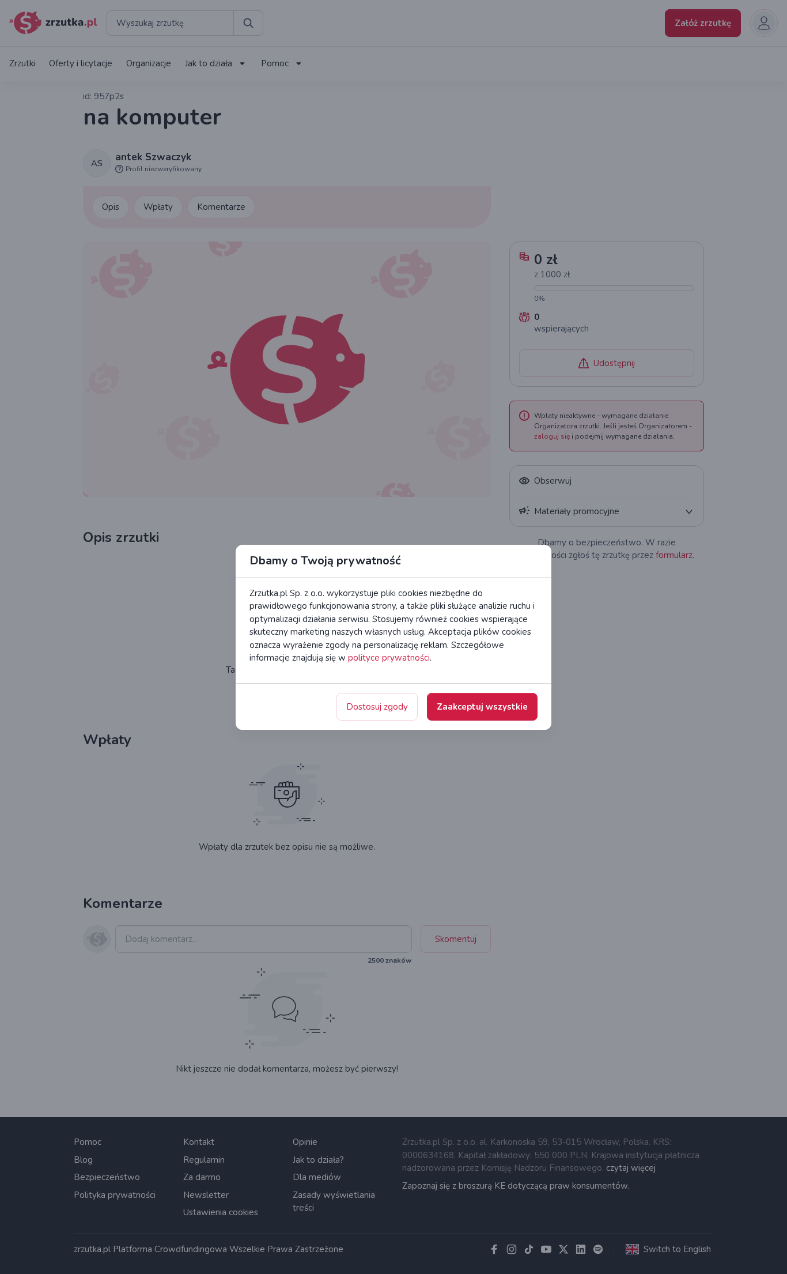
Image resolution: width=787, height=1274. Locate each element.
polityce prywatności (389, 658)
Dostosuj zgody (377, 707)
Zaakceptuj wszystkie (482, 707)
